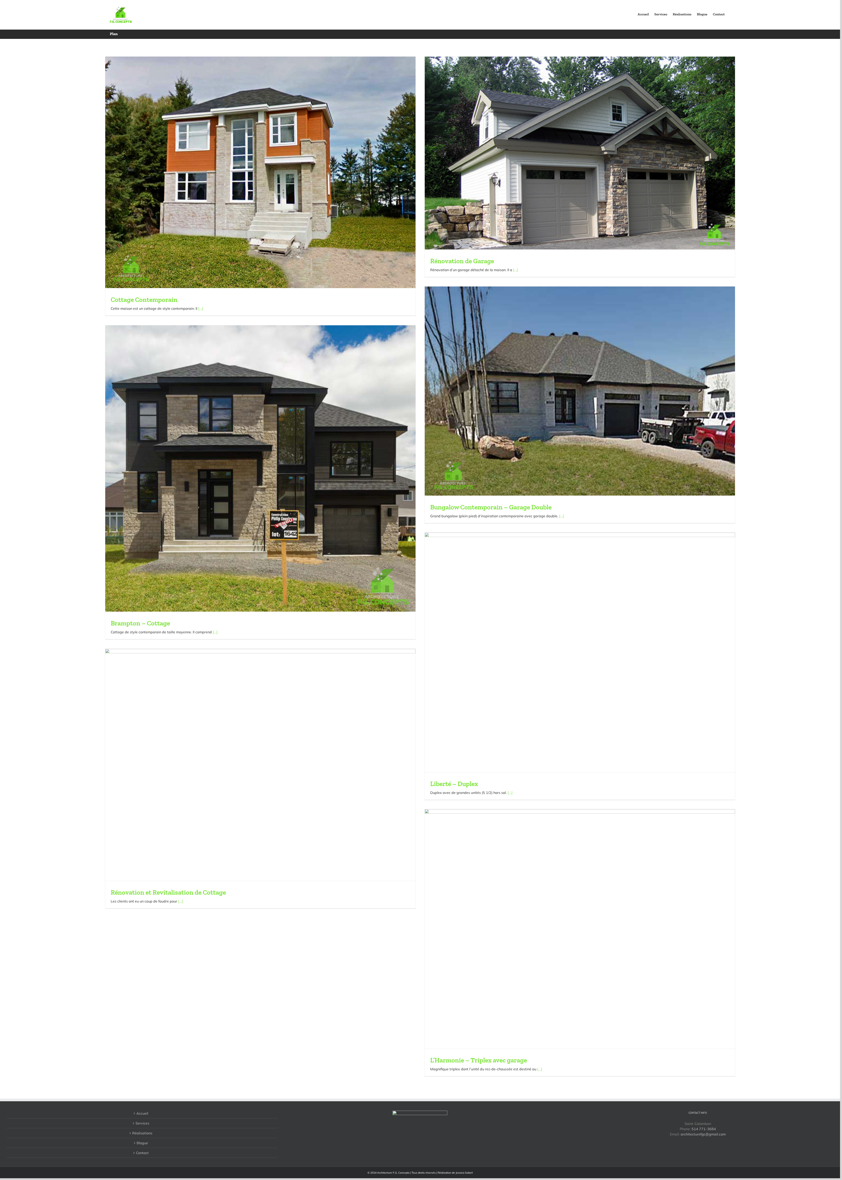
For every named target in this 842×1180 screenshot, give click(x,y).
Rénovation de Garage (462, 261)
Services (142, 1123)
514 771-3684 (704, 1129)
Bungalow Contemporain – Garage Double (490, 507)
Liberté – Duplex (454, 784)
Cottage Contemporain (144, 300)
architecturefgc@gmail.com (703, 1134)
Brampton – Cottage (140, 623)
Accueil (142, 1113)
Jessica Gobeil (464, 1172)
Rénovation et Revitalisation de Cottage (168, 892)
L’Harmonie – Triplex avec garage (478, 1060)
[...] (200, 308)
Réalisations (142, 1133)
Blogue (142, 1143)
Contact (142, 1153)
